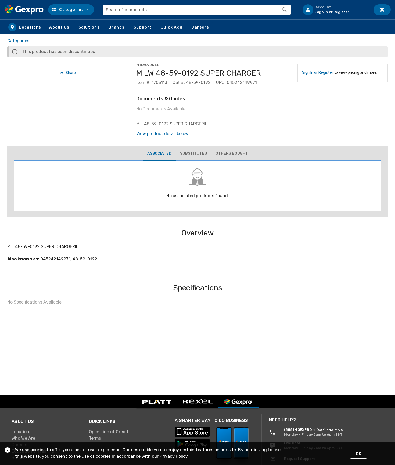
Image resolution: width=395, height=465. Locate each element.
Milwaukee (148, 65)
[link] (46, 432)
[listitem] (334, 9)
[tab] (159, 154)
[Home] (24, 9)
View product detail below (162, 133)
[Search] (284, 9)
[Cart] (382, 9)
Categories (18, 40)
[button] (71, 9)
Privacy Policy (174, 456)
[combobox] (197, 10)
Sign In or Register (317, 72)
